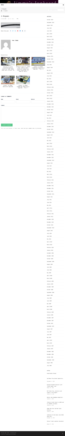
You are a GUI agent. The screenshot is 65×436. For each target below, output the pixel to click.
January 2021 (50, 56)
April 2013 (49, 143)
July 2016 (49, 76)
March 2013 (49, 146)
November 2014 (50, 106)
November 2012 (50, 157)
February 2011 (50, 213)
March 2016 (49, 84)
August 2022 (50, 47)
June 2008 (49, 300)
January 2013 (50, 151)
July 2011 (49, 199)
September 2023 (50, 22)
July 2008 (49, 298)
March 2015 (49, 98)
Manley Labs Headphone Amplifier (55, 397)
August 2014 (50, 112)
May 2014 (49, 118)
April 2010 (49, 241)
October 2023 (50, 19)
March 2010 (49, 244)
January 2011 (50, 216)
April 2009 (49, 275)
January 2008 (50, 315)
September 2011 (50, 194)
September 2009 (50, 261)
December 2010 (50, 219)
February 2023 (50, 39)
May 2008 (49, 303)
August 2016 (50, 73)
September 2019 (50, 61)
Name (2, 99)
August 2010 (50, 230)
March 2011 (49, 210)
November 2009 (50, 255)
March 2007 (49, 343)
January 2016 (50, 90)
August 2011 (50, 196)
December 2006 (50, 351)
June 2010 (49, 236)
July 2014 (49, 115)
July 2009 (49, 267)
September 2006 (50, 360)
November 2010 (50, 222)
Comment (3, 105)
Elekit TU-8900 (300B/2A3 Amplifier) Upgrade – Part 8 (38, 68)
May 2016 (49, 78)
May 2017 (49, 70)
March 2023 (49, 36)
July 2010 (49, 233)
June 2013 (49, 137)
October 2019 (50, 59)
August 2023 (50, 25)
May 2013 (49, 140)
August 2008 (50, 295)
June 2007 (49, 334)
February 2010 (50, 247)
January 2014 (50, 123)
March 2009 (49, 278)
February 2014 (50, 120)
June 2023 (49, 31)
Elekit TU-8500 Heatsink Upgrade (8, 86)
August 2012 (50, 163)
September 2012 (50, 160)
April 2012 (49, 174)
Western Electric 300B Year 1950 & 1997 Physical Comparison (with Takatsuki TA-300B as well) (23, 69)
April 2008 (49, 306)
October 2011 (50, 191)
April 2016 (49, 81)
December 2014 (50, 104)
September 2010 (50, 227)
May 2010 (49, 239)
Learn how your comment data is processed (31, 128)
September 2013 (50, 132)
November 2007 (50, 320)
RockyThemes (13, 434)
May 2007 (49, 337)
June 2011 (49, 202)
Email (17, 99)
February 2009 (50, 281)
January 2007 (50, 348)
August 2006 (50, 362)
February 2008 (50, 312)
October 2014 (50, 109)
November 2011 (50, 188)
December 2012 (50, 154)
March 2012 (49, 177)
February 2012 (50, 180)
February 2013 (50, 149)
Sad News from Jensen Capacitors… (55, 378)
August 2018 (50, 67)
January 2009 (50, 284)
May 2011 (49, 205)
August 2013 (50, 135)
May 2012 (49, 171)
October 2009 (50, 258)
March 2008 (49, 309)
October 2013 (50, 129)
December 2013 (50, 126)
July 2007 (49, 331)
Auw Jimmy (4, 18)
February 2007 (50, 345)
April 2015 (49, 95)
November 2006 (50, 354)
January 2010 (50, 250)
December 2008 (50, 286)
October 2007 (50, 323)
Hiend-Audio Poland (51, 373)
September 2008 (50, 292)
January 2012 (50, 182)
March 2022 (49, 53)
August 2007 (50, 329)
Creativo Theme (4, 434)
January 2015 (50, 101)
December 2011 (50, 185)
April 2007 (49, 340)
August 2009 (50, 264)
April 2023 (49, 33)
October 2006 (50, 357)
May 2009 (49, 272)
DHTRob (48, 370)
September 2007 (50, 326)
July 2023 (49, 28)
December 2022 (50, 42)
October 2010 (50, 225)
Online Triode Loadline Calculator (55, 421)
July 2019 (49, 64)
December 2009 (50, 253)
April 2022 (49, 50)
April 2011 (49, 208)
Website (33, 99)
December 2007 (50, 317)
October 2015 (50, 92)
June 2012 (49, 168)
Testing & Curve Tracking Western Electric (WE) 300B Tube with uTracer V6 (8, 68)
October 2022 (50, 45)
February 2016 (50, 87)
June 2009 (49, 270)
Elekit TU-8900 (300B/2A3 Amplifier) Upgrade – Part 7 (23, 86)
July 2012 (49, 165)
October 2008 (50, 289)
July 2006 (49, 365)
